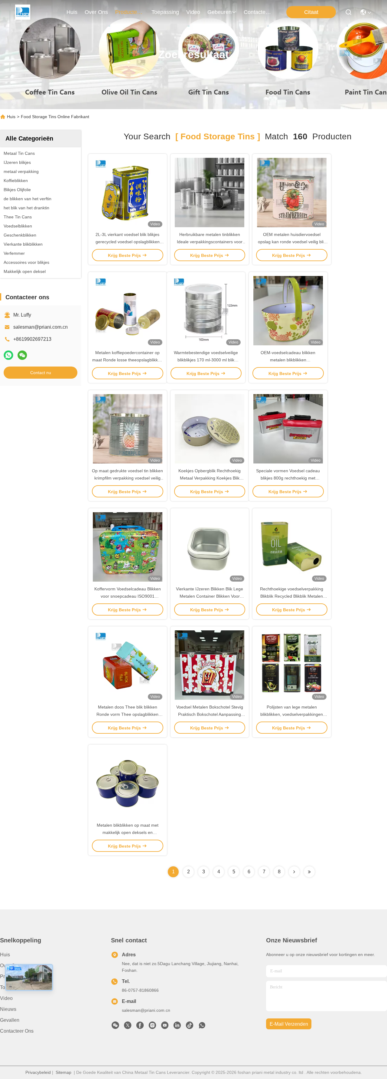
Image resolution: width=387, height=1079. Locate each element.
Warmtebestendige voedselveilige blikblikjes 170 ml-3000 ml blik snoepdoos (206, 360)
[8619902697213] (202, 1026)
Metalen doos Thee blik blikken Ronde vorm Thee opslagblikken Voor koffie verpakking (127, 714)
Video (6, 998)
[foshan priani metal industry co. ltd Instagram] (152, 1026)
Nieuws (8, 1009)
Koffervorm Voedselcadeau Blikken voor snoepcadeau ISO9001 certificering (127, 596)
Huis (72, 12)
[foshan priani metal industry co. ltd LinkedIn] (177, 1026)
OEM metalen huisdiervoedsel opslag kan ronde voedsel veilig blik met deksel (292, 241)
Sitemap (63, 1072)
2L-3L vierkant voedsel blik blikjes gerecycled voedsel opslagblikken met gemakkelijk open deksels (128, 241)
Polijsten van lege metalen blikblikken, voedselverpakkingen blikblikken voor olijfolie (291, 714)
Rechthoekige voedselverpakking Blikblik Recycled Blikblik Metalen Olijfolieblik (291, 596)
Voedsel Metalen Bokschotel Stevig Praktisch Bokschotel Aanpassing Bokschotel (209, 714)
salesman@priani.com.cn (40, 327)
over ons (96, 12)
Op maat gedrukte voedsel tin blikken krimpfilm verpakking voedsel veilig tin (127, 478)
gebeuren (219, 12)
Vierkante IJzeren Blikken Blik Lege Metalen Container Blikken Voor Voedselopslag (209, 596)
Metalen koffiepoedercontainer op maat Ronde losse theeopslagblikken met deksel (127, 360)
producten (127, 12)
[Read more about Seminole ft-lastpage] (309, 871)
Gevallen (9, 1020)
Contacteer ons (17, 1031)
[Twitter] (127, 1026)
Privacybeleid (38, 1072)
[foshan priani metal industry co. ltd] (22, 12)
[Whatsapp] (8, 355)
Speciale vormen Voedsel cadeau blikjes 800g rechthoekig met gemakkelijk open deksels (288, 478)
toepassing (165, 12)
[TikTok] (189, 1026)
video (193, 12)
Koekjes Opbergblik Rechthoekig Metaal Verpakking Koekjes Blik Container (209, 478)
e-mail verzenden (289, 1024)
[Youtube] (165, 1026)
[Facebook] (140, 1026)
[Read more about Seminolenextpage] (294, 871)
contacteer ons (258, 12)
